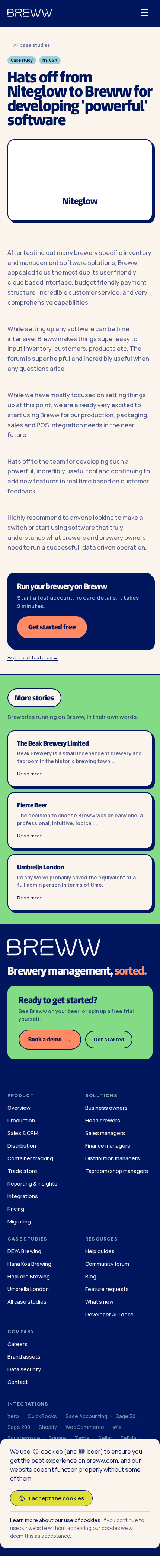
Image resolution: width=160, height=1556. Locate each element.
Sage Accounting (86, 1416)
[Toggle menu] (144, 12)
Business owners (106, 1107)
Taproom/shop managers (116, 1170)
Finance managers (107, 1145)
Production (21, 1120)
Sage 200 (18, 1427)
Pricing (15, 1208)
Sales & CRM (22, 1133)
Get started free (52, 627)
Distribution (21, 1145)
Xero (13, 1416)
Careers (17, 1344)
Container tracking (30, 1158)
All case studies (27, 1301)
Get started (108, 1039)
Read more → (32, 773)
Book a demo (49, 1039)
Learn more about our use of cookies (55, 1520)
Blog (90, 1276)
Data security (24, 1369)
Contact (17, 1381)
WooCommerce (84, 1427)
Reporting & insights (32, 1183)
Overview (19, 1107)
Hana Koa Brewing (29, 1263)
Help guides (100, 1251)
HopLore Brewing (28, 1276)
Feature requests (107, 1289)
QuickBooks (42, 1416)
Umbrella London (28, 1289)
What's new (99, 1301)
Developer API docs (109, 1314)
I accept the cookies (56, 1498)
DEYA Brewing (24, 1251)
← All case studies (28, 45)
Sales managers (105, 1133)
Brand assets (24, 1356)
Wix (117, 1427)
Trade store (22, 1170)
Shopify (48, 1427)
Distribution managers (112, 1158)
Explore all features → (32, 657)
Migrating (19, 1221)
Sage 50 (125, 1416)
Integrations (22, 1196)
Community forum (107, 1263)
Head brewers (102, 1120)
